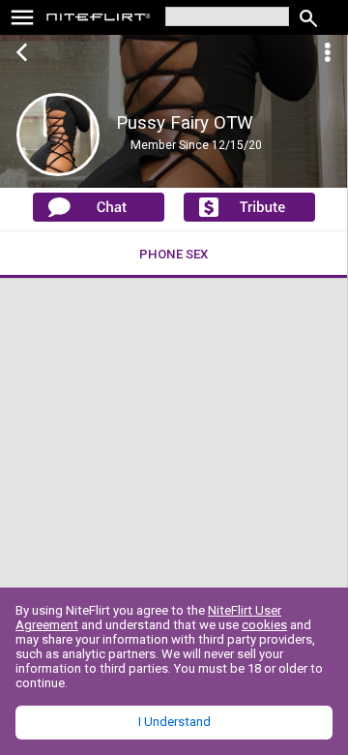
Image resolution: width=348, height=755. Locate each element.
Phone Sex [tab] (173, 254)
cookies (264, 625)
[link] (99, 19)
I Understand (174, 721)
